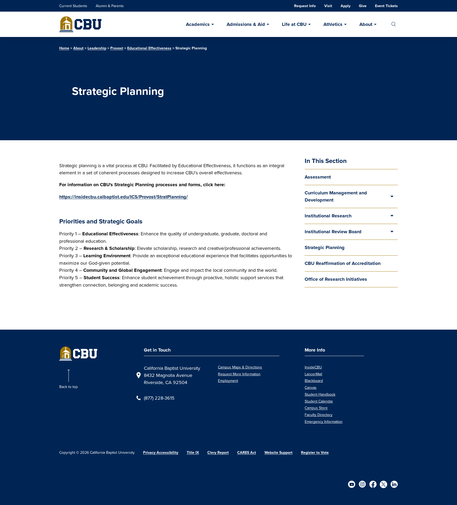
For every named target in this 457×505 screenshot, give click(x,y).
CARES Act (246, 452)
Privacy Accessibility (160, 452)
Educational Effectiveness (149, 48)
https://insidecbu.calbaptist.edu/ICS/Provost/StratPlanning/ (123, 196)
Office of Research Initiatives (336, 279)
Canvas (311, 387)
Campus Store (316, 407)
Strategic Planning (325, 247)
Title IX (193, 452)
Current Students (73, 5)
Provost (116, 48)
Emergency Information (323, 421)
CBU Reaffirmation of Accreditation (343, 263)
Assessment (318, 177)
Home (64, 48)
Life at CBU (294, 24)
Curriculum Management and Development (336, 196)
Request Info (305, 6)
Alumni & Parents (110, 5)
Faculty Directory (318, 414)
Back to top (68, 386)
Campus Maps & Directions (240, 367)
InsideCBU (313, 367)
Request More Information (239, 374)
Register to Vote (315, 452)
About (365, 24)
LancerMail (313, 374)
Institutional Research (328, 215)
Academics (198, 24)
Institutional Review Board (333, 231)
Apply (345, 6)
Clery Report (218, 452)
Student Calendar (319, 401)
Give (363, 6)
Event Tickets (386, 6)
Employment (228, 380)
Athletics (332, 24)
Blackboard (314, 380)
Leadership (97, 48)
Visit (328, 6)
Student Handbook (320, 394)
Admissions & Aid (246, 24)
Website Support (278, 452)
